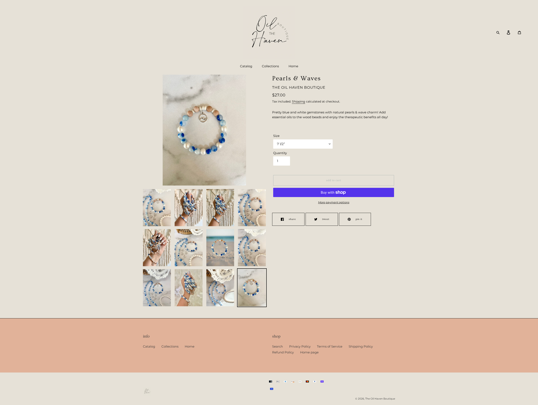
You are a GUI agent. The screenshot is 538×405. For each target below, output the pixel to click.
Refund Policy (283, 352)
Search (277, 346)
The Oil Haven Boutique (380, 398)
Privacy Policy (300, 346)
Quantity (280, 153)
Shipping (298, 101)
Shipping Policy (361, 346)
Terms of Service (329, 346)
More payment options (333, 202)
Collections (169, 346)
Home (189, 346)
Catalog (149, 346)
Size (276, 136)
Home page (309, 352)
